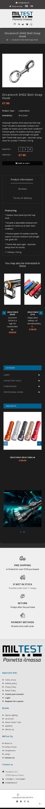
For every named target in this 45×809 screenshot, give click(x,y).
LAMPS (7, 375)
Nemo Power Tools (13, 722)
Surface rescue (11, 747)
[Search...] (19, 24)
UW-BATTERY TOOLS (12, 380)
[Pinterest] (21, 801)
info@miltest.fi (23, 3)
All (7, 40)
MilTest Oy (9, 729)
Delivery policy (11, 683)
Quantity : (6, 149)
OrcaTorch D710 (32, 313)
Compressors (10, 750)
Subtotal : (6, 154)
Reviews (22, 188)
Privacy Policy (10, 687)
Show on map (17, 6)
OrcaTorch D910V (12, 313)
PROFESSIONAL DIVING (13, 392)
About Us (8, 743)
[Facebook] (17, 801)
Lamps (7, 754)
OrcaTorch (9, 719)
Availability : (7, 115)
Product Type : (8, 111)
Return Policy (10, 690)
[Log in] (23, 24)
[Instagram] (24, 801)
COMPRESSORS (10, 386)
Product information (22, 179)
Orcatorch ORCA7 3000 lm (22, 457)
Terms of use (10, 680)
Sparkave (8, 726)
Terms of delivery (22, 197)
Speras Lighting (11, 715)
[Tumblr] (28, 801)
